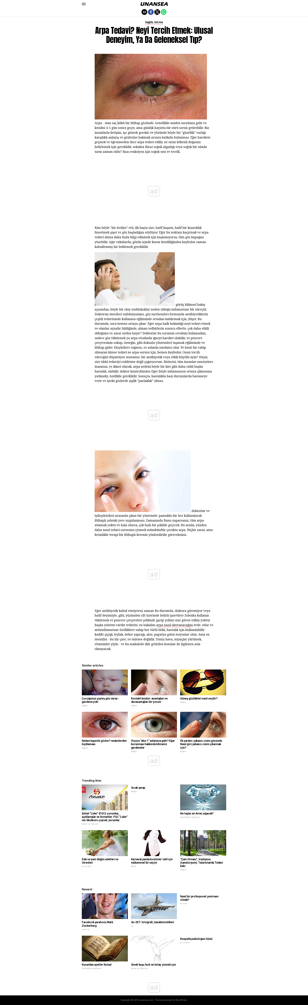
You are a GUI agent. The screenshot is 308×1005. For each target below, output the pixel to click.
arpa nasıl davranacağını (174, 625)
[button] (84, 4)
